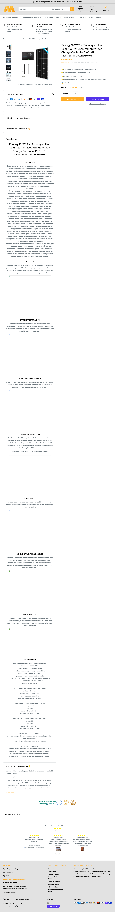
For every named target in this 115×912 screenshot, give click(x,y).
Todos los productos (15, 39)
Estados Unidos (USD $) (22, 900)
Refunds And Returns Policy (55, 890)
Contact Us (52, 871)
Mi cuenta (93, 11)
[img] (57, 828)
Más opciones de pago (97, 104)
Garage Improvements (31, 17)
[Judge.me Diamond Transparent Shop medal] (59, 802)
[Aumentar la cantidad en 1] (80, 93)
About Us (51, 869)
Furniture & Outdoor (10, 17)
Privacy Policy (53, 887)
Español (6, 900)
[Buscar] (72, 9)
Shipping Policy (53, 884)
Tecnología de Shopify (10, 906)
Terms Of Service (54, 882)
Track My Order (53, 874)
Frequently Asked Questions (54, 878)
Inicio (5, 39)
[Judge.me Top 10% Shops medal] (73, 802)
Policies (81, 17)
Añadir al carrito (73, 99)
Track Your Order (95, 17)
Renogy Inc (65, 63)
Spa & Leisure (69, 17)
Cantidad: (64, 93)
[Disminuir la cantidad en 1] (71, 93)
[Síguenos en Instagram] (48, 903)
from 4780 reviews (57, 831)
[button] (56, 853)
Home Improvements (51, 17)
